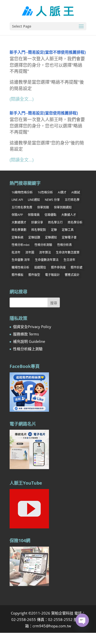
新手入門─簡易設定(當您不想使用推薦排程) (48, 52)
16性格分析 (45, 192)
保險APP (17, 215)
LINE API (17, 200)
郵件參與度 (58, 267)
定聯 (54, 230)
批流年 (16, 252)
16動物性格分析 (22, 192)
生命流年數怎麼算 (68, 252)
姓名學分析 (75, 222)
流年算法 (45, 252)
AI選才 (62, 192)
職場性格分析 (20, 267)
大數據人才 (68, 215)
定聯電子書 (69, 237)
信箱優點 (50, 215)
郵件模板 (17, 275)
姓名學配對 (38, 230)
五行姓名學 (72, 200)
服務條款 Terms (26, 334)
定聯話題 (34, 237)
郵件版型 (34, 275)
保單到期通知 (63, 207)
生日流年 (69, 260)
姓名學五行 (55, 222)
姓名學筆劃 (19, 230)
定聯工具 (68, 230)
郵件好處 (76, 267)
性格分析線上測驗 (28, 348)
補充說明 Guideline (29, 341)
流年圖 (29, 252)
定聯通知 (51, 237)
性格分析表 (64, 245)
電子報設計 (52, 275)
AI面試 (75, 192)
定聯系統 (17, 237)
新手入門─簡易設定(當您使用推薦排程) (44, 113)
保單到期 (43, 207)
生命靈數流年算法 (47, 260)
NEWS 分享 (52, 200)
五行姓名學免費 (22, 207)
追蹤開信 (40, 267)
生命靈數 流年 (21, 260)
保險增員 (34, 215)
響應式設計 (72, 275)
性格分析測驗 (43, 245)
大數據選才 (19, 222)
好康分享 (37, 222)
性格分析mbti (21, 245)
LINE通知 (34, 200)
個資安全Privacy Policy (32, 326)
